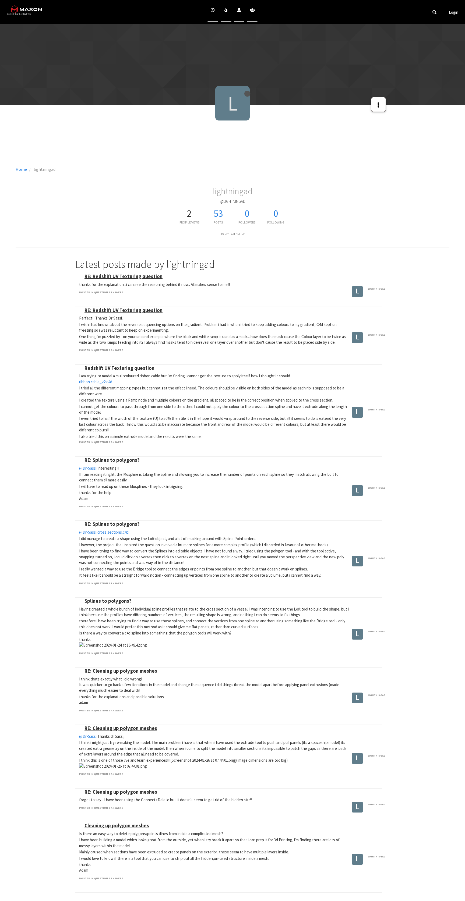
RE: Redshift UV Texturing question (123, 276)
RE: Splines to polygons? (112, 460)
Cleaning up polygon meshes (116, 825)
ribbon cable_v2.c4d (95, 381)
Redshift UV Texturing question (119, 368)
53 (218, 213)
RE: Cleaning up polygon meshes (120, 671)
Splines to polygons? (108, 601)
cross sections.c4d (113, 532)
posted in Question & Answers (101, 292)
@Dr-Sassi (88, 468)
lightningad (377, 288)
